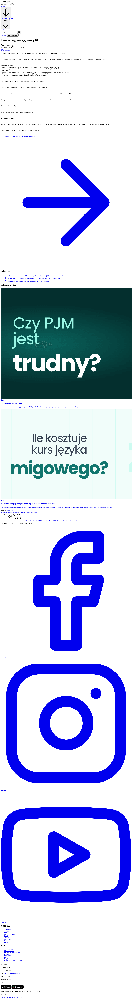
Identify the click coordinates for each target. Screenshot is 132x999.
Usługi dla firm (5, 20)
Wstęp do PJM (8, 949)
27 (13, 510)
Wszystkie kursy (9, 951)
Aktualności (6, 50)
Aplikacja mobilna (9, 934)
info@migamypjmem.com (12, 973)
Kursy (6, 932)
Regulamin (7, 959)
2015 (8, 510)
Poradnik (6, 954)
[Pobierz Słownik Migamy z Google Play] (17, 988)
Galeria (12, 18)
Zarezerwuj (4, 35)
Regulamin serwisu (6, 997)
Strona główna (8, 929)
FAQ (5, 957)
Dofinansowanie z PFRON (12, 952)
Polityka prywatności (18, 997)
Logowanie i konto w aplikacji (13, 960)
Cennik (3, 18)
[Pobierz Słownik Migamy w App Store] (6, 988)
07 (11, 510)
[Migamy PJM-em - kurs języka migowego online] (8, 4)
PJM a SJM (7, 956)
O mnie (3, 6)
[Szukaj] (19, 32)
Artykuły (7, 18)
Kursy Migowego (5, 8)
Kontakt (3, 30)
